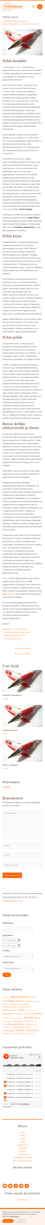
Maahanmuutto (9, 1010)
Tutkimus (30, 1024)
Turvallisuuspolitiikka (13, 1024)
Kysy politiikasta (25, 1007)
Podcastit (22, 1148)
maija (23, 21)
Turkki (36, 1021)
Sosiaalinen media (8, 1018)
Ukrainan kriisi (6, 1027)
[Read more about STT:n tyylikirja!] (22, 750)
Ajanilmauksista (9, 730)
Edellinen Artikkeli (22, 648)
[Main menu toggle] (39, 6)
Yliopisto (6, 1033)
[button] (33, 6)
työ (36, 1024)
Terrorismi (28, 1021)
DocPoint (32, 997)
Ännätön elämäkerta (11, 695)
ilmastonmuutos (10, 1007)
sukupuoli (19, 1018)
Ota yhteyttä (22, 1199)
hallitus (36, 1001)
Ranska (26, 1014)
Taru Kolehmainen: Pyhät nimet (16, 632)
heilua (26, 137)
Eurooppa (29, 1001)
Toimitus (22, 1151)
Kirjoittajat (22, 1154)
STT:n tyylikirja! (10, 765)
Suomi (28, 1017)
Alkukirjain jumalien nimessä (15, 629)
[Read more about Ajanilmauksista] (22, 716)
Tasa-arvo (18, 1021)
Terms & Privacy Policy (22, 1160)
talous (37, 1018)
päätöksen (10, 594)
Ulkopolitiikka (18, 1027)
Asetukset (20, 1221)
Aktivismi (5, 997)
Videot (22, 1141)
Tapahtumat (22, 1145)
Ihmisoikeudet (23, 1004)
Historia (5, 1004)
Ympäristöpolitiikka (18, 1034)
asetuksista (14, 1216)
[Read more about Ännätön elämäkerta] (22, 681)
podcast (35, 1010)
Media (21, 1009)
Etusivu (22, 1132)
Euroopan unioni (13, 1001)
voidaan (18, 67)
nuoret (28, 1010)
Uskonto (28, 1027)
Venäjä (19, 1030)
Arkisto (23, 1138)
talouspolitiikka (7, 1021)
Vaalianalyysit (8, 1030)
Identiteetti (13, 1004)
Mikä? (22, 1135)
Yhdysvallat (31, 1030)
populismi (8, 1013)
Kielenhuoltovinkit (10, 24)
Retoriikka (36, 1013)
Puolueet (18, 1014)
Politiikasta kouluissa (23, 1157)
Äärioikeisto (31, 1034)
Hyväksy (8, 1221)
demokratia (19, 997)
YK (40, 1030)
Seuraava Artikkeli (22, 654)
